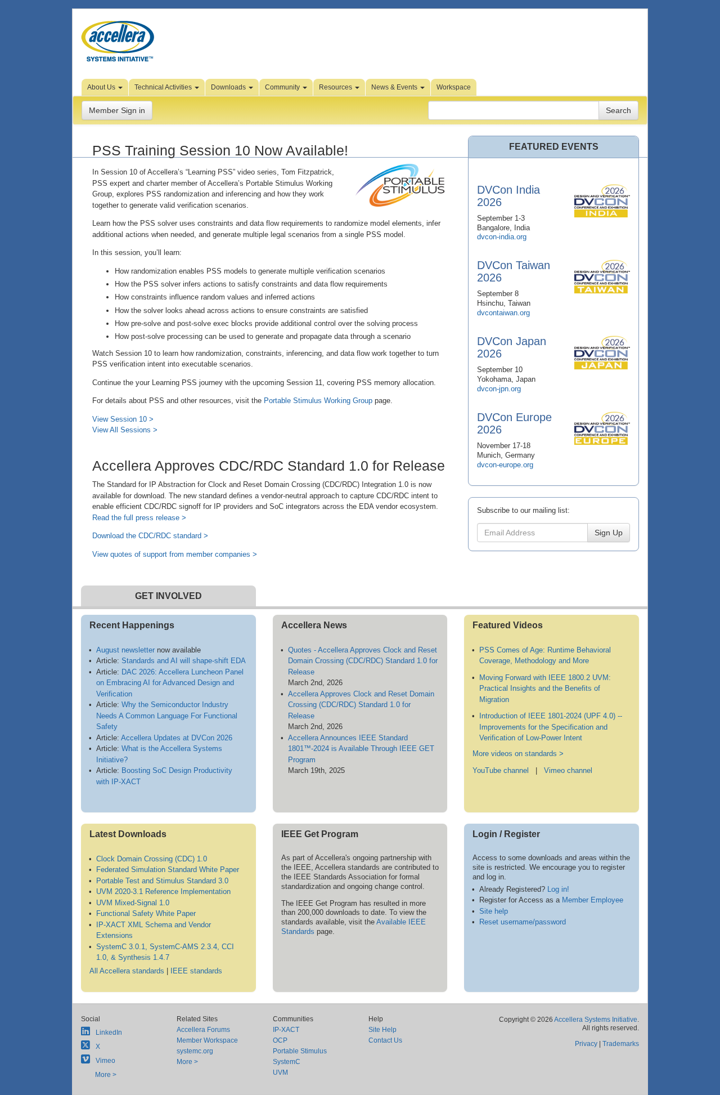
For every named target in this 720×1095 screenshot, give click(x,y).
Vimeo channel (568, 770)
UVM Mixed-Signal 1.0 (132, 903)
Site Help (382, 1029)
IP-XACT (286, 1029)
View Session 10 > (123, 419)
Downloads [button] (229, 87)
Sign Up (609, 532)
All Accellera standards (126, 971)
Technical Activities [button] (164, 87)
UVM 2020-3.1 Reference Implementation (163, 891)
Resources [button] (336, 87)
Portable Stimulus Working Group (318, 400)
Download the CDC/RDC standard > (150, 535)
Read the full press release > (139, 517)
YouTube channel (500, 770)
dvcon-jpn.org (499, 389)
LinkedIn (109, 1032)
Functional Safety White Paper (146, 913)
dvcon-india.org (501, 237)
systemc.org (195, 1051)
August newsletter (125, 650)
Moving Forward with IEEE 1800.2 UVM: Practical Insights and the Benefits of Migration (545, 688)
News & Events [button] (395, 87)
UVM (280, 1072)
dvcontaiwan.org (503, 313)
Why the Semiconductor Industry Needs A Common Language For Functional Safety (166, 715)
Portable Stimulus (300, 1051)
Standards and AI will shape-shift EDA (184, 660)
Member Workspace (207, 1040)
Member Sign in (117, 110)
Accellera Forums (203, 1029)
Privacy (586, 1044)
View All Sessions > (125, 430)
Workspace (453, 87)
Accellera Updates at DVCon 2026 (176, 738)
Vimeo (105, 1061)
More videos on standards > (518, 753)
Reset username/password (522, 922)
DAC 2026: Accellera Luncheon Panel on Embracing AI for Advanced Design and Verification (170, 683)
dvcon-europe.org (505, 465)
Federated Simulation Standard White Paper (167, 869)
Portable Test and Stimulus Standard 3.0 (162, 881)
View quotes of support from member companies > (174, 554)
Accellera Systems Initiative (595, 1020)
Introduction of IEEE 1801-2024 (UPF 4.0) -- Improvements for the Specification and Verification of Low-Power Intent (550, 727)
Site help (493, 911)
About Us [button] (102, 87)
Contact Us (385, 1040)
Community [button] (283, 87)
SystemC (286, 1061)
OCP (280, 1040)
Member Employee (592, 900)
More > (105, 1075)
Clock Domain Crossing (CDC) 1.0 (151, 859)
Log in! (558, 889)
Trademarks (620, 1044)
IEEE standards (196, 971)
